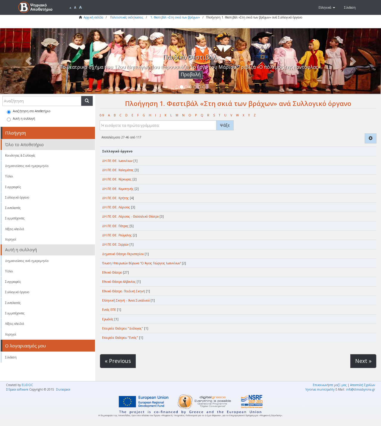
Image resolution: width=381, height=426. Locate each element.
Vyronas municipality (320, 389)
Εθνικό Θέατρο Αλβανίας (119, 282)
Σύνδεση (11, 357)
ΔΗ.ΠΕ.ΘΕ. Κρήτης (115, 198)
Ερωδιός (107, 319)
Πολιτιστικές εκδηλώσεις (126, 17)
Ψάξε (225, 125)
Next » (363, 360)
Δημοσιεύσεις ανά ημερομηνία (27, 166)
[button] (327, 7)
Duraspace (63, 389)
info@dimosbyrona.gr (360, 389)
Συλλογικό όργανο (17, 197)
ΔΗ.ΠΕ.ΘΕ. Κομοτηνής (118, 189)
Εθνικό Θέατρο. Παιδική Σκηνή (123, 291)
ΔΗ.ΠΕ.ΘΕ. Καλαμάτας (118, 170)
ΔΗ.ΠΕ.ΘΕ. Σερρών (115, 244)
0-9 (102, 115)
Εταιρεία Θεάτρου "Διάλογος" (122, 328)
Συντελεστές (13, 208)
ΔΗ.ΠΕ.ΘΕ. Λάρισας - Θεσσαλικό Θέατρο (130, 216)
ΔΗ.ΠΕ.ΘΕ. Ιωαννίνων (117, 161)
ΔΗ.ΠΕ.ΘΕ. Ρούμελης (117, 235)
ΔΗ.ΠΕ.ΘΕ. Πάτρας (115, 226)
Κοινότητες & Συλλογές (20, 155)
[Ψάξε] (87, 101)
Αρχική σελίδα (93, 17)
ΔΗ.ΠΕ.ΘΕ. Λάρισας (116, 207)
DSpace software (17, 389)
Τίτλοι (9, 176)
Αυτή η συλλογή (24, 118)
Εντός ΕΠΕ (109, 310)
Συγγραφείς (13, 187)
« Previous (118, 360)
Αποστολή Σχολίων (362, 385)
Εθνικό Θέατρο (112, 272)
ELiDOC (27, 385)
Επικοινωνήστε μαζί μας (330, 385)
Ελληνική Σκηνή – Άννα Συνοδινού (126, 300)
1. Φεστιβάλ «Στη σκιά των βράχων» (175, 17)
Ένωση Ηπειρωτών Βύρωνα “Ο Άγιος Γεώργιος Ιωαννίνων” (141, 263)
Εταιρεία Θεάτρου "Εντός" (120, 338)
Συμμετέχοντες (15, 218)
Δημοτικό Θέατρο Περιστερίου (123, 254)
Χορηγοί (10, 239)
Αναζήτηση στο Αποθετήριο (31, 111)
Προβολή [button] (191, 74)
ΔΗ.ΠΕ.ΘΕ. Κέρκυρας (117, 179)
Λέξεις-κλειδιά (14, 229)
